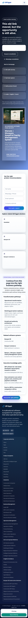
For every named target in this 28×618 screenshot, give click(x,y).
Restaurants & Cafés (8, 490)
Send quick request (14, 208)
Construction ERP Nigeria (9, 586)
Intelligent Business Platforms (10, 553)
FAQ (4, 452)
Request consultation (10, 54)
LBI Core (5, 459)
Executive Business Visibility (10, 517)
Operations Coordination (9, 515)
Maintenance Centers (8, 488)
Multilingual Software (8, 548)
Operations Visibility (8, 526)
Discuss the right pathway (11, 397)
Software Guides (7, 569)
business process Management (11, 524)
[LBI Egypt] (7, 2)
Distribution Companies (9, 496)
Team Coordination (8, 531)
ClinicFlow (6, 474)
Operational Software (8, 577)
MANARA (6, 469)
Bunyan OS (6, 464)
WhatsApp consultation (12, 59)
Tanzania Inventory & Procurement (12, 599)
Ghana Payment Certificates (10, 596)
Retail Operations (8, 493)
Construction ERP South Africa (10, 583)
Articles (5, 564)
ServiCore (6, 466)
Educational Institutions (9, 498)
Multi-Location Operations (10, 534)
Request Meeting (14, 614)
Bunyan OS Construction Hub (10, 562)
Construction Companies (9, 483)
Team (5, 445)
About (5, 442)
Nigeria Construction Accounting (11, 591)
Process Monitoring (8, 529)
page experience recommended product (13, 47)
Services (5, 447)
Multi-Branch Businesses (9, 501)
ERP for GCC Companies (9, 509)
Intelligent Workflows (8, 536)
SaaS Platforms (7, 574)
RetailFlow (6, 476)
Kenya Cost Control (8, 594)
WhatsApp (14, 611)
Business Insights (8, 567)
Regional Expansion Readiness (11, 550)
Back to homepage (9, 64)
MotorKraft (6, 471)
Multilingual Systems (8, 572)
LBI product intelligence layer (10, 461)
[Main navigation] (24, 2)
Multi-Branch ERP (8, 512)
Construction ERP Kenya (9, 588)
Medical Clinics (7, 485)
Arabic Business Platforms (9, 545)
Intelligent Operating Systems (10, 555)
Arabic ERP (6, 507)
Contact (5, 450)
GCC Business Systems (9, 543)
